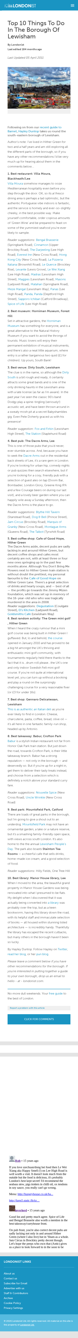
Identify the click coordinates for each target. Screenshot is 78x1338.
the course (55, 638)
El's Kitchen (27, 610)
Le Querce (49, 264)
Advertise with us (14, 1288)
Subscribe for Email (15, 1283)
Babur (12, 741)
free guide (56, 993)
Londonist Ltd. (27, 1324)
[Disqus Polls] (39, 1104)
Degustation (45, 606)
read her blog (17, 954)
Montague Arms (55, 527)
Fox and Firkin (44, 429)
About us (9, 1273)
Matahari (36, 284)
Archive (8, 1298)
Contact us (10, 1278)
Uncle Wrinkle (35, 797)
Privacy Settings (13, 1308)
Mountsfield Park (33, 824)
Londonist (17, 44)
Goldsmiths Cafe (19, 614)
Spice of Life (16, 304)
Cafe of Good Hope (42, 578)
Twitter (62, 949)
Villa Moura (15, 183)
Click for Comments (39, 1019)
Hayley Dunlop (28, 131)
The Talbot (36, 531)
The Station (33, 433)
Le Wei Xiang (56, 269)
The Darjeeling (40, 250)
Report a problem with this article (27, 1008)
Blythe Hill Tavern (48, 512)
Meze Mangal (17, 289)
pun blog (42, 954)
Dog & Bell (39, 517)
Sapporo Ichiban (29, 299)
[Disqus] (39, 1201)
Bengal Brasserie (47, 240)
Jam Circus (15, 522)
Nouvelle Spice (46, 792)
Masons (60, 279)
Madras (36, 274)
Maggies (24, 279)
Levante (21, 269)
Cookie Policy (12, 1303)
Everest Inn (24, 254)
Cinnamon (41, 245)
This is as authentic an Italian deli (29, 709)
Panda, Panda (33, 294)
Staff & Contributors (16, 1293)
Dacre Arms (31, 455)
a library (53, 902)
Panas (54, 289)
